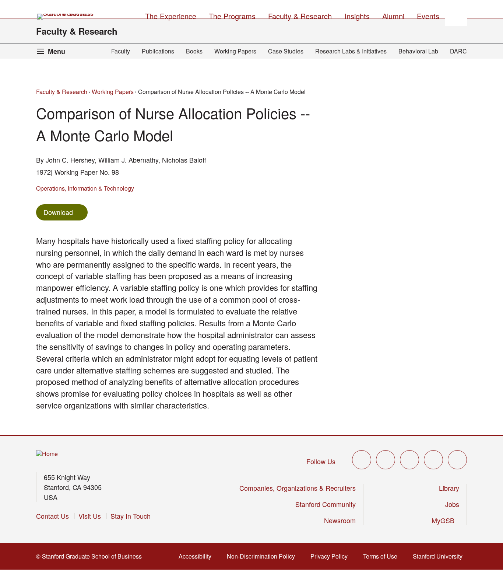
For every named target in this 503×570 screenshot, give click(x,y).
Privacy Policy (331, 556)
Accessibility (197, 556)
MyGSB (445, 520)
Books (194, 51)
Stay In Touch (130, 516)
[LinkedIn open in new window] (457, 459)
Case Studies (285, 51)
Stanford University (440, 556)
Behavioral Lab (418, 51)
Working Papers (235, 51)
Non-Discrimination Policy (263, 556)
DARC (458, 51)
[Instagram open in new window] (409, 459)
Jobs (452, 504)
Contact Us (52, 516)
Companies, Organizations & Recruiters (297, 488)
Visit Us (89, 516)
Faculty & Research (76, 31)
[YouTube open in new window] (433, 459)
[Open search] (456, 15)
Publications (158, 51)
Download (58, 212)
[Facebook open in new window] (385, 459)
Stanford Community (325, 504)
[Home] (47, 454)
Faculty (120, 51)
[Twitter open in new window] (361, 459)
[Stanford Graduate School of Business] (66, 17)
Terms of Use (382, 556)
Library (449, 488)
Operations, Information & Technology (85, 188)
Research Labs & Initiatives (351, 51)
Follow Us (320, 461)
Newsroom (340, 520)
